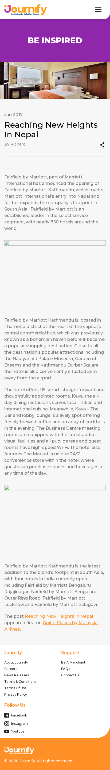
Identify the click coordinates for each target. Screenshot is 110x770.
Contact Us (70, 675)
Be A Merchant (73, 662)
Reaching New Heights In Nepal (59, 616)
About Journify (16, 662)
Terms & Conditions (20, 682)
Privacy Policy (15, 694)
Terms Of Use (15, 688)
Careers (10, 669)
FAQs (65, 669)
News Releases (16, 675)
